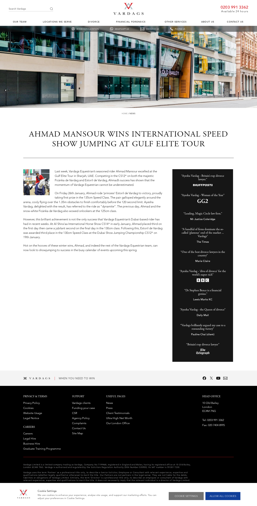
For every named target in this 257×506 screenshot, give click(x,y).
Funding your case (83, 408)
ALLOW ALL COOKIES (223, 496)
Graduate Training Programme (42, 448)
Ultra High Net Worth (119, 418)
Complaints (79, 423)
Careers (28, 433)
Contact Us (235, 21)
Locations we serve (57, 21)
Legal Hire (29, 438)
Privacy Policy (31, 403)
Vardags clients (81, 403)
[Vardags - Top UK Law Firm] (128, 14)
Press (109, 408)
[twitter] (211, 378)
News (132, 113)
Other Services (176, 21)
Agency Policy (81, 418)
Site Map (77, 433)
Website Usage (32, 413)
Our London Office (118, 423)
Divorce (94, 21)
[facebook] (204, 378)
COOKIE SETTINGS (186, 496)
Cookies (28, 408)
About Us (207, 21)
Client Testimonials (118, 413)
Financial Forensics (131, 21)
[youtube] (218, 378)
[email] (225, 378)
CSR (74, 413)
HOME (125, 113)
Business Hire (31, 443)
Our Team (20, 21)
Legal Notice (31, 418)
